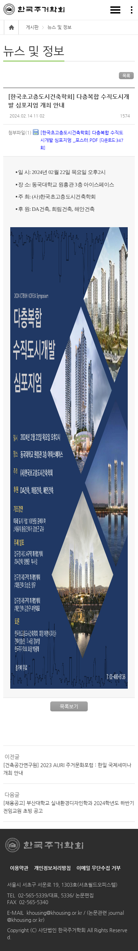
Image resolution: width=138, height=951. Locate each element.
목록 (126, 75)
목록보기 (69, 706)
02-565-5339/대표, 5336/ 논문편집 (56, 895)
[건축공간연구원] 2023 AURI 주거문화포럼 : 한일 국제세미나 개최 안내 (67, 769)
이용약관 (19, 868)
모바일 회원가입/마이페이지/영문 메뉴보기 (131, 10)
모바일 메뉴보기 (115, 10)
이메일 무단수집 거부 (98, 868)
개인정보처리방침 (52, 868)
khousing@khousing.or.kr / (57, 913)
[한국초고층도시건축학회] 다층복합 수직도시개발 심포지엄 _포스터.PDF (81, 140)
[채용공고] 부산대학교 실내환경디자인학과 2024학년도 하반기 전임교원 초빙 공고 (68, 807)
